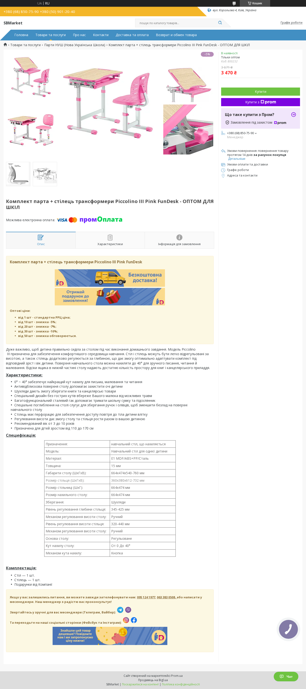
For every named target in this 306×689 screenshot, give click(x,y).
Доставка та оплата (132, 35)
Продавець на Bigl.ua (153, 680)
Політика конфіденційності (181, 684)
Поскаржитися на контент (140, 684)
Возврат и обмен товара (176, 35)
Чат (290, 676)
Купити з (252, 102)
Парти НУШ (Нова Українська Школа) (74, 45)
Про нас (79, 35)
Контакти (101, 35)
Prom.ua (177, 676)
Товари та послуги (50, 35)
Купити (260, 91)
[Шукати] (220, 23)
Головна (21, 35)
